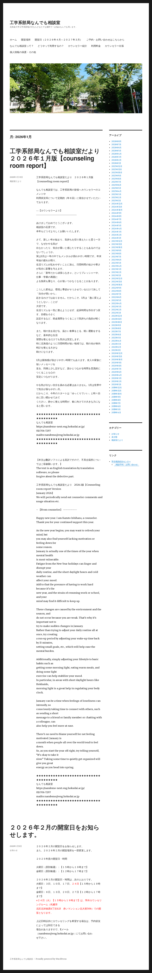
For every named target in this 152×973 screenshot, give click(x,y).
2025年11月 (116, 169)
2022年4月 (116, 303)
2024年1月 (116, 238)
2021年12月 (116, 316)
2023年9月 (116, 250)
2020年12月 (116, 353)
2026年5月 (116, 150)
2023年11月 (116, 244)
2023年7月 (116, 256)
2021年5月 (116, 337)
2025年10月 (116, 172)
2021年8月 (116, 328)
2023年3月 (116, 269)
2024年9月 (116, 213)
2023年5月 (116, 263)
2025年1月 (116, 200)
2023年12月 (116, 241)
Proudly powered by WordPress (51, 959)
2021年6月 (116, 334)
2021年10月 (116, 322)
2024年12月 (116, 203)
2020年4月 (116, 375)
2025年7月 (116, 182)
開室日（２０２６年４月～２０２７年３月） (58, 39)
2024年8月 (116, 216)
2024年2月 (116, 235)
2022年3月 (116, 306)
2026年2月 (116, 160)
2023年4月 (116, 266)
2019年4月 (116, 412)
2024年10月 (116, 210)
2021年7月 (116, 331)
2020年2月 (116, 381)
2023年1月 (116, 275)
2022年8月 (116, 291)
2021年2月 (116, 347)
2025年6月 (116, 185)
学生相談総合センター (121, 461)
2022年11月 (116, 281)
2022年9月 (116, 288)
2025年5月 (116, 188)
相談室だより (15, 181)
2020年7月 (116, 369)
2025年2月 (116, 197)
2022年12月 (116, 278)
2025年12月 (116, 166)
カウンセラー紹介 (77, 45)
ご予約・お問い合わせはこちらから (105, 39)
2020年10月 (116, 359)
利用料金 (96, 45)
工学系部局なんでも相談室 (35, 22)
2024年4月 (116, 228)
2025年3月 (116, 194)
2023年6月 (116, 260)
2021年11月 (116, 319)
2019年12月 (116, 387)
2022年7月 (116, 294)
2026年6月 (116, 147)
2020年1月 (116, 384)
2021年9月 (116, 325)
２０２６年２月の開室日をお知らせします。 (54, 831)
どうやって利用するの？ (51, 45)
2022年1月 (116, 313)
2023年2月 (116, 272)
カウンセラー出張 (114, 45)
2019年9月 (116, 397)
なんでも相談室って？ (22, 45)
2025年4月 (116, 191)
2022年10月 (116, 284)
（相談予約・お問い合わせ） (126, 464)
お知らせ (14, 850)
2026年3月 (116, 157)
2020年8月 (116, 366)
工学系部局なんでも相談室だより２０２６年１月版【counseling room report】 (55, 157)
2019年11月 (116, 390)
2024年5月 (116, 225)
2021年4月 (116, 341)
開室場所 (26, 39)
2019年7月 (116, 403)
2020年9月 (116, 362)
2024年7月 (116, 219)
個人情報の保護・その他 (23, 52)
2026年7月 (116, 144)
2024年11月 (116, 207)
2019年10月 (116, 394)
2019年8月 (116, 400)
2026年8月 (116, 141)
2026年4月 (116, 154)
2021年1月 (116, 350)
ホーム (13, 39)
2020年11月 (116, 356)
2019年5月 (116, 409)
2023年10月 (116, 247)
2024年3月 (116, 231)
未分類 (114, 437)
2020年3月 (116, 378)
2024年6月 (116, 222)
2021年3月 (116, 344)
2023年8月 (116, 253)
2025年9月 (116, 175)
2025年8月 (116, 179)
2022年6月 (116, 297)
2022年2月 (116, 309)
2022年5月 (116, 300)
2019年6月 (116, 406)
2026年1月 (116, 163)
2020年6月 (116, 372)
